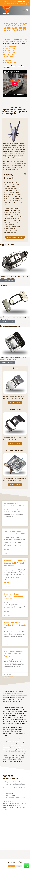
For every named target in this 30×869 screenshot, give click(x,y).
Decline (18, 866)
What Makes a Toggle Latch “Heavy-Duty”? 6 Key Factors (15, 653)
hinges (12, 695)
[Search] (27, 10)
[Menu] (24, 10)
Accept (11, 866)
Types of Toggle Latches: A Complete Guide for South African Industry (14, 563)
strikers (14, 693)
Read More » (7, 520)
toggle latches (7, 693)
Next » (15, 677)
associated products (17, 697)
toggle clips (18, 695)
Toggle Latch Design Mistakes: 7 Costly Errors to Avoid (15, 625)
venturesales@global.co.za (17, 798)
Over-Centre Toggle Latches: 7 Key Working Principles (13, 596)
